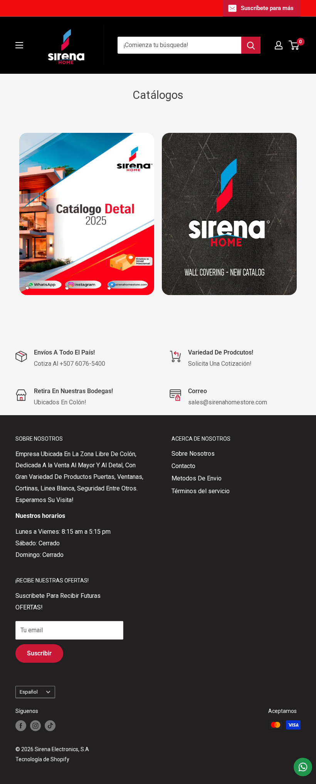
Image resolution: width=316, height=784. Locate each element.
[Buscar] (251, 45)
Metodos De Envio (196, 478)
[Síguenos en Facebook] (20, 725)
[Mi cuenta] (278, 45)
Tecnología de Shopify (42, 759)
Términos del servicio (200, 491)
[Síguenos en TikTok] (50, 725)
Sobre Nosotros (193, 453)
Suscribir (39, 653)
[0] (294, 45)
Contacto (183, 466)
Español (29, 692)
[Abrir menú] (19, 45)
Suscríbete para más (267, 8)
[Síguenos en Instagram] (35, 725)
